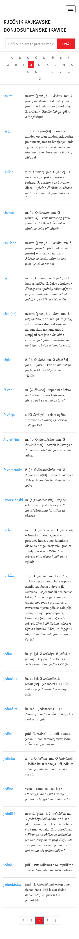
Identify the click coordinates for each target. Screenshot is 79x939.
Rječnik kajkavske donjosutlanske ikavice (35, 25)
